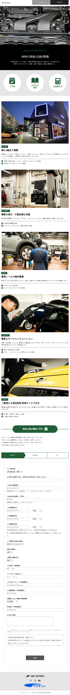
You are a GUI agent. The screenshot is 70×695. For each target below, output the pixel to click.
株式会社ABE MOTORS (45, 693)
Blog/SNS (55, 9)
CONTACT (59, 2)
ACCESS (41, 2)
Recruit (65, 9)
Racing (45, 9)
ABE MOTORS (5, 3)
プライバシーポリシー (24, 692)
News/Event (15, 9)
